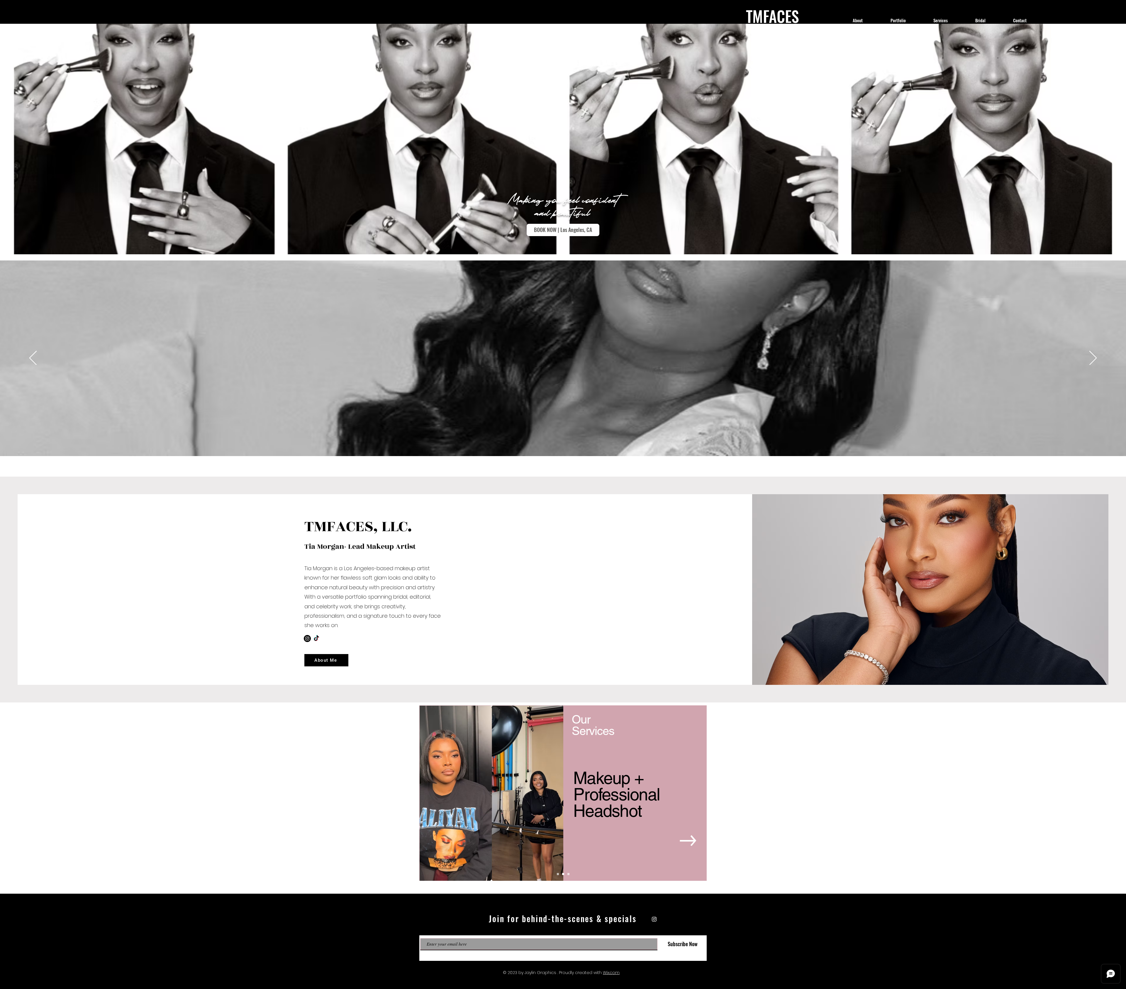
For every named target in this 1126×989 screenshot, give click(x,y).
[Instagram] (307, 638)
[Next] (1093, 358)
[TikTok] (316, 638)
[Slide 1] (558, 874)
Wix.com (611, 973)
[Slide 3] (568, 874)
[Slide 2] (563, 874)
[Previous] (33, 358)
